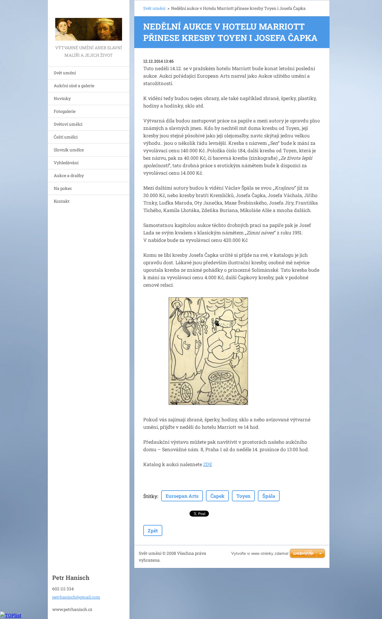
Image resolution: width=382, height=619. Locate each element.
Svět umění (65, 73)
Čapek (217, 496)
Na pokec (63, 188)
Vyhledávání (66, 162)
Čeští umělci (66, 137)
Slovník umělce (69, 150)
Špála (268, 496)
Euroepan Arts (182, 496)
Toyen (243, 496)
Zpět (153, 530)
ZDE (207, 464)
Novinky (62, 98)
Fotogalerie (65, 111)
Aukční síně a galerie (74, 85)
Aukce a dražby (69, 175)
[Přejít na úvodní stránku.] (89, 22)
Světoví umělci (68, 124)
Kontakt (62, 201)
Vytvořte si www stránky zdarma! (260, 553)
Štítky (150, 496)
